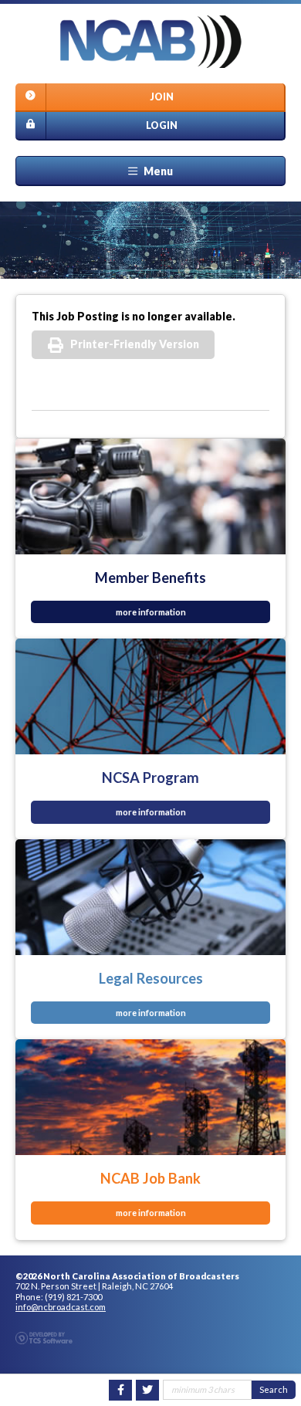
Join (162, 97)
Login (162, 125)
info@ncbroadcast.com (60, 1307)
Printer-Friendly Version (134, 344)
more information (151, 612)
